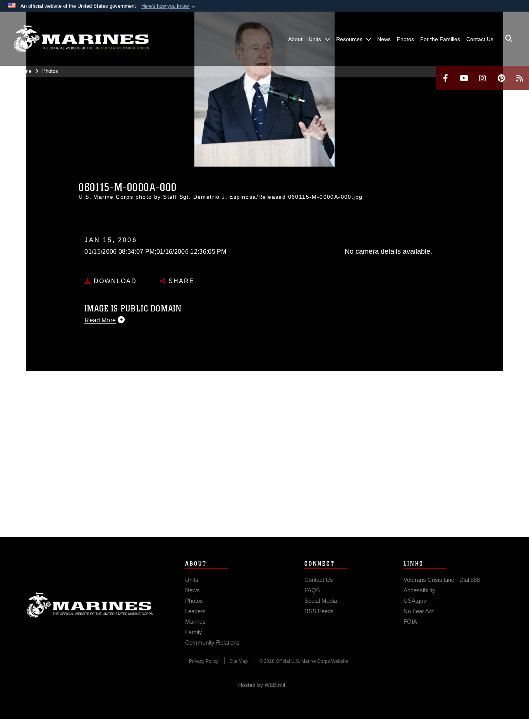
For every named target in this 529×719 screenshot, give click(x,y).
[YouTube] (464, 78)
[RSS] (519, 78)
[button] (169, 6)
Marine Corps (89, 605)
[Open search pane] (508, 39)
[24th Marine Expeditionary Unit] (81, 38)
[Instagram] (482, 78)
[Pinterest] (501, 78)
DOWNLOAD (114, 281)
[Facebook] (445, 78)
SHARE (180, 281)
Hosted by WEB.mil (261, 685)
